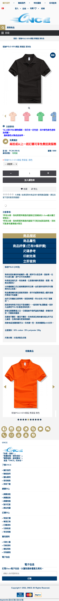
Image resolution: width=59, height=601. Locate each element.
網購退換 (7, 498)
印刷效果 (29, 256)
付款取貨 (7, 528)
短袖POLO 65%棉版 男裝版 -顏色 (18, 160)
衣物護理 (7, 552)
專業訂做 (7, 521)
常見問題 (7, 532)
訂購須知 (7, 525)
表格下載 (7, 484)
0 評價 (17, 195)
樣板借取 (7, 549)
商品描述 (29, 236)
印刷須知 (7, 545)
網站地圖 (7, 508)
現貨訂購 (7, 518)
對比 (35, 189)
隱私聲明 (7, 477)
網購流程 (7, 494)
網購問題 (7, 501)
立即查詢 (29, 261)
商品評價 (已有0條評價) (29, 246)
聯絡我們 (7, 474)
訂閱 (29, 578)
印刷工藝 (7, 542)
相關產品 (29, 351)
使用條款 (7, 481)
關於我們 (7, 470)
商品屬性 (29, 241)
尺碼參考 (29, 251)
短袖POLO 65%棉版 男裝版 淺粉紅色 (30, 413)
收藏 (25, 189)
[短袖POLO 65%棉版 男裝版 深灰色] (9, 115)
